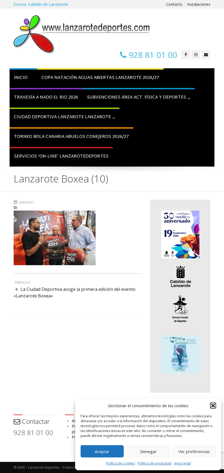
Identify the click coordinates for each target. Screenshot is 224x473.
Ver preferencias (194, 451)
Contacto (174, 4)
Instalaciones (198, 4)
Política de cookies (120, 463)
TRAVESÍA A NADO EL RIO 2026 (46, 98)
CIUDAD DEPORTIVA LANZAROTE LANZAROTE (62, 117)
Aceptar (102, 451)
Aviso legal (182, 463)
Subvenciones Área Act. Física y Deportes (136, 98)
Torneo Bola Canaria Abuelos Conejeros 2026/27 (71, 137)
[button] (213, 405)
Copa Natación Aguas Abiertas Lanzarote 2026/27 (100, 78)
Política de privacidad (154, 463)
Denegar (148, 451)
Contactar (35, 421)
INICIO (21, 78)
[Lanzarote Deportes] (82, 34)
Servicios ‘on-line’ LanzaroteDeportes (61, 157)
